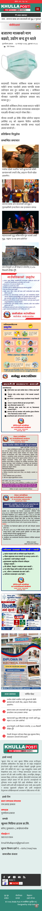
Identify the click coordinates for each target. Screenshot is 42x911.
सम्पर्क (18, 898)
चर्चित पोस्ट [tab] (29, 694)
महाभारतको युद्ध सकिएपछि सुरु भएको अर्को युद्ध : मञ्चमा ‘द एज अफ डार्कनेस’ (19, 237)
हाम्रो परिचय (31, 898)
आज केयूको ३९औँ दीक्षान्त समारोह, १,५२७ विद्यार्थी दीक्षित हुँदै (18, 268)
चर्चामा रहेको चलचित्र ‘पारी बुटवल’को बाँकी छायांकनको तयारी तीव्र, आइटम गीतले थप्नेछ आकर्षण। (19, 173)
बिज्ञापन (29, 895)
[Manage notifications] (36, 906)
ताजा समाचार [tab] (10, 694)
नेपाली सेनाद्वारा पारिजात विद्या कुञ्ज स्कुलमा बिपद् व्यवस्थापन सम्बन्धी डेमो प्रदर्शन (23, 736)
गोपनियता (19, 895)
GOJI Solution (33, 904)
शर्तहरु (6, 898)
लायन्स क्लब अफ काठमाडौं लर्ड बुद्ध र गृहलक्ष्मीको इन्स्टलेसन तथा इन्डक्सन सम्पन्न (19, 205)
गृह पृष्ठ (6, 895)
